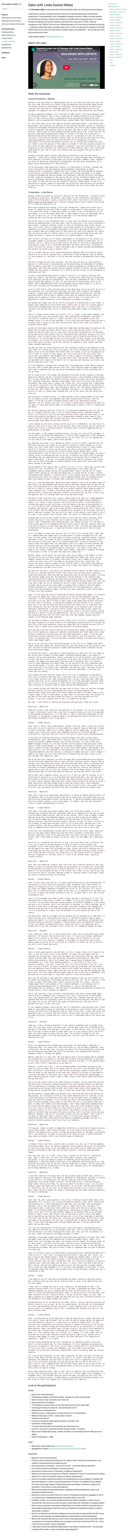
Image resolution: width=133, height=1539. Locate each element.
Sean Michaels (6, 44)
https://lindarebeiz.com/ (55, 37)
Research (5, 15)
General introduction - (118, 9)
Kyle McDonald (6, 48)
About (4, 57)
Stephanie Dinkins (8, 32)
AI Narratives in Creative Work (11, 18)
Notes (111, 60)
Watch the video (112, 4)
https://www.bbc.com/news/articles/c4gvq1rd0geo (67, 1449)
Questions (113, 65)
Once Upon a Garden (74, 467)
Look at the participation (115, 57)
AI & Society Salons (8, 29)
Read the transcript (113, 6)
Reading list (6, 53)
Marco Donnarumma (8, 35)
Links (111, 62)
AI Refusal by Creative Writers (11, 21)
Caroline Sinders (7, 38)
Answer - (116, 17)
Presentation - (117, 12)
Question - (115, 14)
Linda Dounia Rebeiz (8, 41)
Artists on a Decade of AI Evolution (13, 24)
